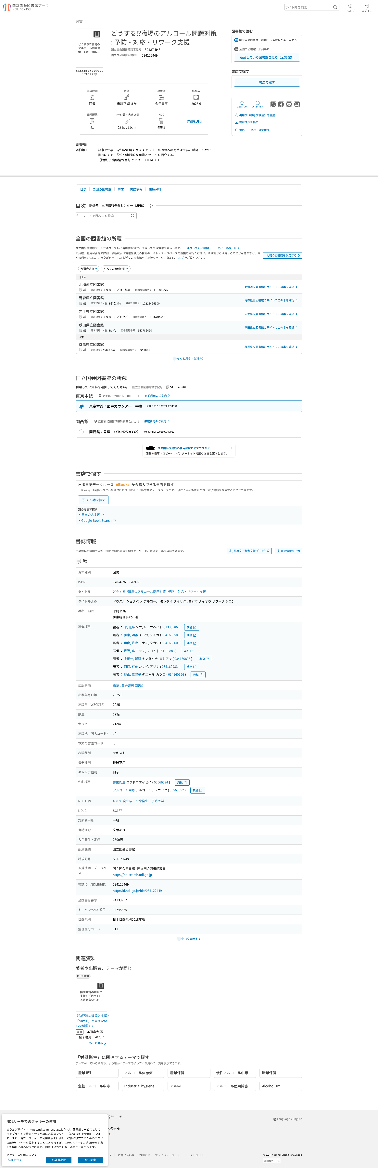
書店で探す (267, 82)
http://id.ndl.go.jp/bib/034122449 (137, 890)
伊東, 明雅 (131, 634)
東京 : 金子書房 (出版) (128, 685)
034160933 (170, 666)
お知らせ (144, 1155)
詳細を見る (194, 121)
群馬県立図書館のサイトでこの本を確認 (269, 347)
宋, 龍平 (129, 627)
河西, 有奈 (131, 666)
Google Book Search (96, 520)
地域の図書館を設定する (281, 255)
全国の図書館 (102, 189)
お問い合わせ (126, 1155)
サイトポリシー (197, 1155)
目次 (83, 189)
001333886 (170, 627)
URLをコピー (258, 106)
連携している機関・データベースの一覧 (211, 248)
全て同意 (90, 1160)
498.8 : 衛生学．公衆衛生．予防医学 (138, 800)
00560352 (177, 790)
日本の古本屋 (91, 514)
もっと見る (96, 1043)
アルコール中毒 (124, 790)
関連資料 (155, 189)
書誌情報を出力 (248, 122)
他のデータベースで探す (254, 130)
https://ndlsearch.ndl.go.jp (132, 874)
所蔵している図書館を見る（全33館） (267, 57)
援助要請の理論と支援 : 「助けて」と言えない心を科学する (92, 1020)
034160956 (176, 674)
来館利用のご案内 (156, 396)
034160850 (170, 634)
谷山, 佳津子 (132, 674)
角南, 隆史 (131, 642)
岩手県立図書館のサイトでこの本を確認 (269, 314)
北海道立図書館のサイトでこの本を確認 (269, 287)
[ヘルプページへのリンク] (95, 73)
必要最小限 (59, 1160)
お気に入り (242, 106)
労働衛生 (119, 782)
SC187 (117, 810)
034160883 (167, 650)
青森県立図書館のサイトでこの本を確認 (269, 300)
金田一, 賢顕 (132, 658)
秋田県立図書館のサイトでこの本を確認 (269, 327)
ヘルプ (350, 10)
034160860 (170, 642)
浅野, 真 (129, 650)
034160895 (182, 658)
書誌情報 (136, 189)
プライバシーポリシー (169, 1155)
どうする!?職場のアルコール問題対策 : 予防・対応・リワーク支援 (159, 591)
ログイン (366, 10)
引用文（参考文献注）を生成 (257, 115)
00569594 (161, 782)
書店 (121, 189)
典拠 (189, 627)
